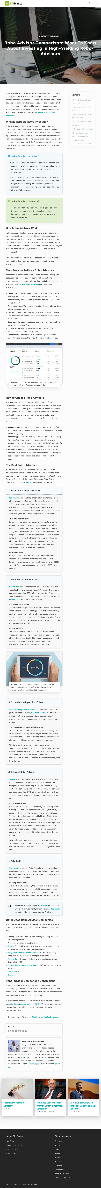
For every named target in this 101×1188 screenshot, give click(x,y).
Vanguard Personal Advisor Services (23, 953)
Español (58, 1157)
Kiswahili (58, 1166)
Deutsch (58, 1141)
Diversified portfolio (30, 284)
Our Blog (10, 1141)
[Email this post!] (26, 1031)
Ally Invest (13, 868)
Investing (42, 36)
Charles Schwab (38, 713)
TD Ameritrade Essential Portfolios (22, 965)
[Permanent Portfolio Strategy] (17, 1099)
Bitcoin (35, 1017)
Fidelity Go (12, 959)
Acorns (11, 946)
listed (28, 482)
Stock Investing (55, 36)
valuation (14, 599)
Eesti (57, 1149)
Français (58, 1161)
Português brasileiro (63, 1178)
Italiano (58, 1153)
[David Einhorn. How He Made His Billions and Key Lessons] (83, 1099)
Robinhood (55, 909)
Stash (10, 975)
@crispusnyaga (34, 1064)
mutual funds (25, 1004)
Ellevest (12, 779)
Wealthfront (14, 587)
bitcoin (44, 906)
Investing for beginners (49, 1017)
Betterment (14, 498)
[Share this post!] (9, 1031)
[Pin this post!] (19, 1031)
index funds (14, 1004)
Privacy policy (12, 1149)
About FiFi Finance (14, 1145)
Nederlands (59, 1170)
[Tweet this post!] (13, 1031)
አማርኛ (57, 1145)
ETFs (38, 1004)
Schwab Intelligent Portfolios (21, 710)
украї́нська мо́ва (62, 1174)
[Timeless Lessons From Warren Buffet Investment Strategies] (50, 1099)
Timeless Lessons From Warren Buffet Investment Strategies (50, 1105)
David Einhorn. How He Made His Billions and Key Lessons (83, 1105)
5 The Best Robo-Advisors (83, 129)
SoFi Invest (12, 972)
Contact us (11, 1153)
